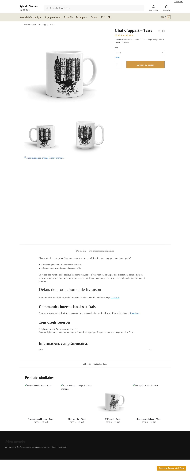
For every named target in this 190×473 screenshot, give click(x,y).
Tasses (34, 24)
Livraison (115, 297)
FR (109, 17)
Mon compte (153, 10)
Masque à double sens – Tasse (40, 419)
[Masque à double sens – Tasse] (41, 400)
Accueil (27, 24)
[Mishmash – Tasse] (113, 400)
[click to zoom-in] (66, 70)
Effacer (117, 57)
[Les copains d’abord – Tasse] (149, 400)
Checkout (166, 10)
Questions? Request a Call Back (171, 468)
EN (103, 17)
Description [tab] (81, 251)
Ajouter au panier (145, 65)
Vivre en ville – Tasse (77, 419)
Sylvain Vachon (28, 6)
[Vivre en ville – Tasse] (77, 400)
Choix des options (40, 428)
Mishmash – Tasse (113, 419)
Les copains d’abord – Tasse (149, 419)
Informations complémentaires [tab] (101, 251)
